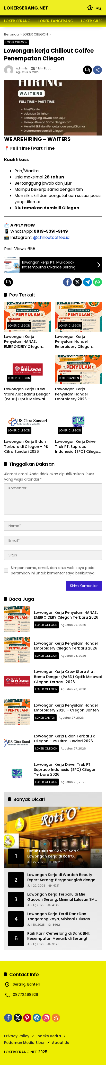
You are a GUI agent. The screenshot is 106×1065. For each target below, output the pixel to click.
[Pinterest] (27, 1018)
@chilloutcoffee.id (51, 237)
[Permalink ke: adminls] (10, 70)
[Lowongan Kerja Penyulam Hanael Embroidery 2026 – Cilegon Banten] (78, 369)
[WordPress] (37, 1018)
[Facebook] (67, 282)
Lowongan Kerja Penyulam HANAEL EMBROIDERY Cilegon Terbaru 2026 (23, 341)
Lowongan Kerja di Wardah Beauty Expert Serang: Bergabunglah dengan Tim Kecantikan (62, 877)
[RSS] (56, 1018)
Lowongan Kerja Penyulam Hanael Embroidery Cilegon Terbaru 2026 (73, 341)
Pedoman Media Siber (24, 1042)
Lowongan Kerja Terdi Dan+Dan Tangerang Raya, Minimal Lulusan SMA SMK (58, 916)
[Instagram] (46, 1018)
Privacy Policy (16, 1036)
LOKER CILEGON (16, 42)
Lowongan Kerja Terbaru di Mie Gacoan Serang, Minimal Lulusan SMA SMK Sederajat (62, 897)
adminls (22, 68)
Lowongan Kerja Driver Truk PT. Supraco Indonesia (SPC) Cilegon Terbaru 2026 (78, 446)
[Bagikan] (97, 70)
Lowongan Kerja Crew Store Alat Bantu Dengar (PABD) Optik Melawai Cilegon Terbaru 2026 (27, 394)
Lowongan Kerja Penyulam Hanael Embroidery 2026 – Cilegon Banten (72, 394)
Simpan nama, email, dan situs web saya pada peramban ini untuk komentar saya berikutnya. (53, 570)
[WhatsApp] (97, 282)
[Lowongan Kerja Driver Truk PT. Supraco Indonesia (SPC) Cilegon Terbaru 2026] (78, 422)
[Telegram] (87, 282)
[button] (90, 8)
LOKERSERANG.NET (26, 8)
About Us (60, 1042)
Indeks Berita (49, 1036)
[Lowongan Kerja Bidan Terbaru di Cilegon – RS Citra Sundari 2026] (27, 422)
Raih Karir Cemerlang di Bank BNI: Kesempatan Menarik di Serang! (58, 936)
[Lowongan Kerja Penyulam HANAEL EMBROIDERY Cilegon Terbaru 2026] (27, 316)
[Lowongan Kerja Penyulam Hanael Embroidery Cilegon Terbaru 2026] (78, 316)
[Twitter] (77, 282)
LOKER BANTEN (69, 378)
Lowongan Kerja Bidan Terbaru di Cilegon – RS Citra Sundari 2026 (26, 446)
